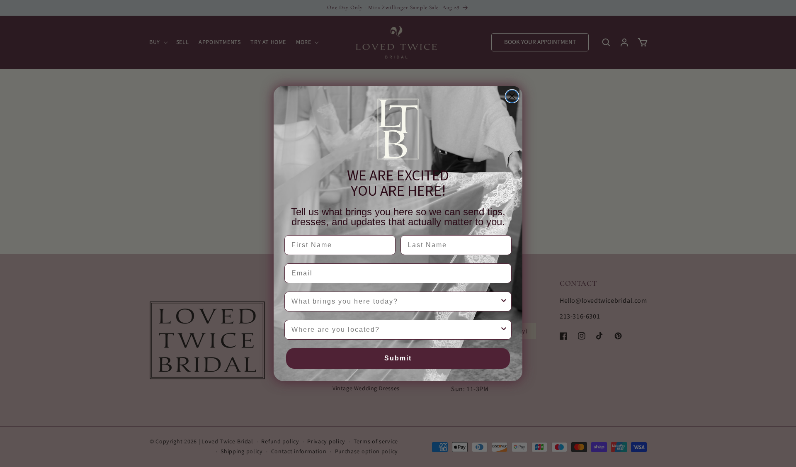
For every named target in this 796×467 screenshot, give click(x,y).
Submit (398, 358)
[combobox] (395, 301)
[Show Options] (504, 301)
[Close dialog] (512, 96)
